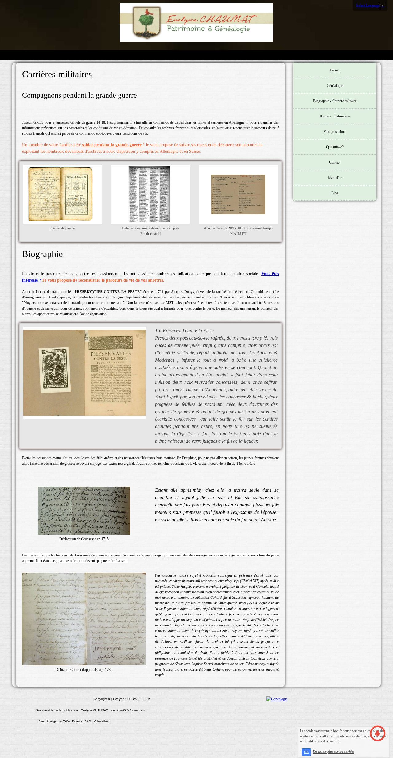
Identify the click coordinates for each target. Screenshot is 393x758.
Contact (334, 162)
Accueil (334, 70)
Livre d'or (335, 177)
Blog (334, 193)
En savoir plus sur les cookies (333, 752)
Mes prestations (334, 131)
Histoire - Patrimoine (335, 116)
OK (306, 752)
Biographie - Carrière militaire (334, 101)
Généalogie (335, 85)
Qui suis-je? (335, 147)
